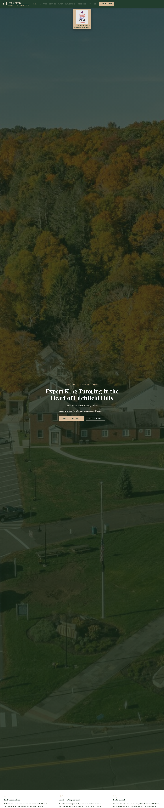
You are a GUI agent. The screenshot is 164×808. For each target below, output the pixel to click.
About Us (43, 4)
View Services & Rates (71, 418)
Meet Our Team (95, 418)
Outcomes (92, 4)
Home (35, 4)
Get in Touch (106, 4)
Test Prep (82, 4)
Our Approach (70, 4)
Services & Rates (56, 4)
